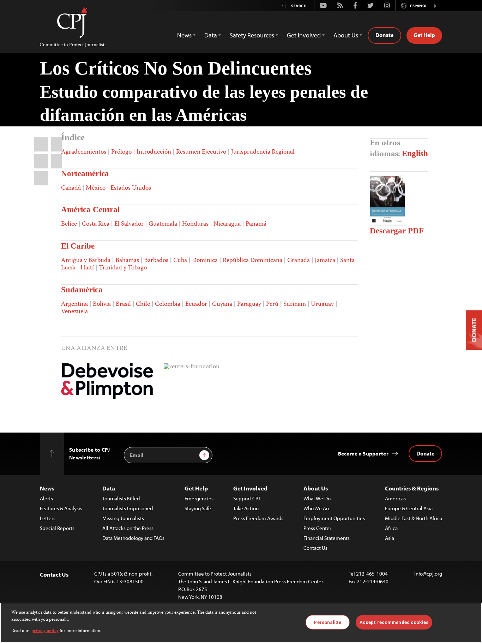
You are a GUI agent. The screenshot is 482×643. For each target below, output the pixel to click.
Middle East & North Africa (413, 518)
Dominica (205, 260)
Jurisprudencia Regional (263, 152)
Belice (69, 224)
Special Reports (57, 528)
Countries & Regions (412, 488)
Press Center (317, 528)
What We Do (317, 498)
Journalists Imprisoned (127, 508)
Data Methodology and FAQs (133, 538)
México (96, 188)
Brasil (123, 304)
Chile (143, 304)
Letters (47, 518)
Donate (384, 34)
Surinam (294, 304)
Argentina (74, 304)
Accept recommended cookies (394, 622)
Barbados (156, 260)
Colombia (167, 304)
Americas (395, 498)
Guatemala (163, 224)
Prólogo (121, 152)
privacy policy (45, 631)
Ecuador (196, 304)
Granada (298, 260)
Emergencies (199, 498)
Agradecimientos (83, 152)
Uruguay (322, 304)
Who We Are (317, 508)
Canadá (71, 188)
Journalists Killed (121, 498)
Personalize (327, 622)
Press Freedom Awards (258, 518)
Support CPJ (246, 498)
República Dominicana (252, 260)
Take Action (246, 508)
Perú (272, 304)
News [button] (184, 35)
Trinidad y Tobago (123, 268)
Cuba (180, 260)
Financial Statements (326, 538)
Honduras (195, 224)
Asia (389, 538)
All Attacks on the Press (127, 528)
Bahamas (127, 260)
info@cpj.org (428, 573)
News (47, 488)
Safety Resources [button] (252, 35)
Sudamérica (82, 289)
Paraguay (249, 304)
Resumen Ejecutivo (201, 152)
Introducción (154, 152)
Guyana (222, 304)
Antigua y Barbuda (85, 260)
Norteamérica (85, 173)
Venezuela (74, 311)
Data (108, 488)
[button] (435, 5)
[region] (241, 622)
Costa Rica (95, 224)
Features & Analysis (61, 508)
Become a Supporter (363, 453)
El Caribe (78, 246)
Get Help (424, 34)
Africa (391, 528)
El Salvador (129, 224)
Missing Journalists (123, 518)
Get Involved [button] (304, 35)
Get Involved (250, 488)
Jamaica (325, 260)
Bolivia (102, 304)
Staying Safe (198, 508)
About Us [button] (345, 35)
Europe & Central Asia (409, 508)
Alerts (46, 498)
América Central (90, 209)
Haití (87, 268)
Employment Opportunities (334, 518)
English (415, 153)
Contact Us (315, 547)
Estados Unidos (130, 188)
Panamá (256, 224)
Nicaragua (227, 224)
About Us (315, 488)
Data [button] (210, 35)
